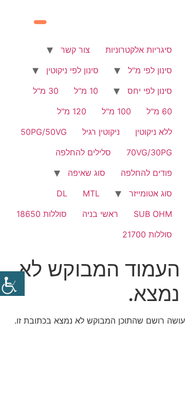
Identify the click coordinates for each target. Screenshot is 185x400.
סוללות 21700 (147, 234)
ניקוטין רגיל (101, 132)
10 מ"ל (86, 91)
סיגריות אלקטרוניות (138, 50)
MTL (91, 193)
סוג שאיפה (86, 173)
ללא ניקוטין (153, 132)
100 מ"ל (116, 111)
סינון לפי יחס (149, 91)
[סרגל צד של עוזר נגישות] (12, 283)
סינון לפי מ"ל (150, 70)
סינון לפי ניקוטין (72, 70)
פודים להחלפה (146, 173)
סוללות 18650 (41, 214)
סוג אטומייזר (150, 193)
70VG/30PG (149, 152)
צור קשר (75, 50)
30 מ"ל (46, 91)
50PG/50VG (44, 132)
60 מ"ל (159, 111)
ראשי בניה (100, 214)
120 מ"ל (71, 111)
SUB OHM (153, 214)
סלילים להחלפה (83, 152)
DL (62, 193)
